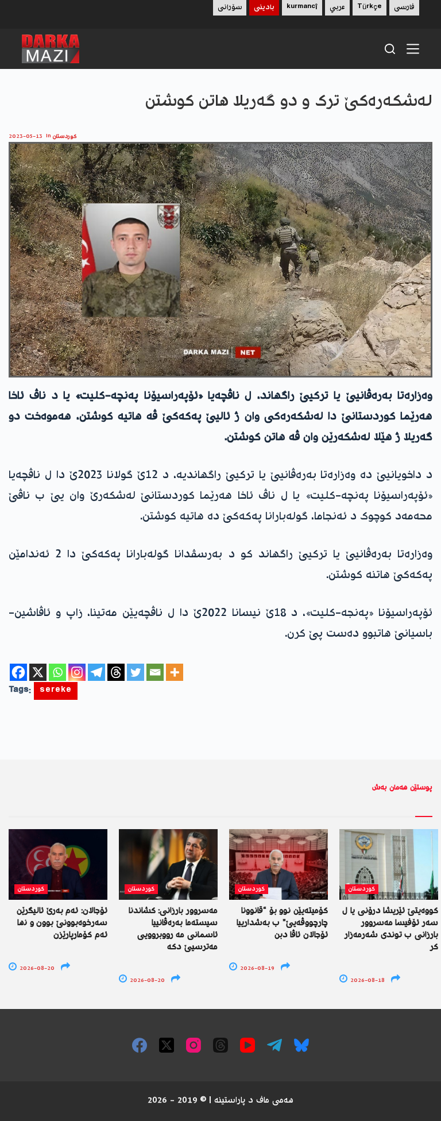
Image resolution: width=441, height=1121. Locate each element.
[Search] (390, 49)
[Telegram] (96, 672)
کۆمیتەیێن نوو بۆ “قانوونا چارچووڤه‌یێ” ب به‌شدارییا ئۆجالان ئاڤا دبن (282, 923)
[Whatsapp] (57, 672)
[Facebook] (18, 672)
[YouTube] (247, 1045)
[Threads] (116, 672)
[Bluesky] (301, 1045)
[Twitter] (135, 672)
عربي (337, 7)
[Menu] (413, 49)
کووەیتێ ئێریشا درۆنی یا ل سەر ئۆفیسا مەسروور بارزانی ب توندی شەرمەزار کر (390, 929)
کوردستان (65, 136)
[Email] (155, 672)
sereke (56, 691)
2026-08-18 (367, 980)
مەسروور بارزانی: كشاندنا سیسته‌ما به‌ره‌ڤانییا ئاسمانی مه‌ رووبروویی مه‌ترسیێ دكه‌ (173, 929)
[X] (38, 672)
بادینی (264, 7)
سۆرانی (230, 7)
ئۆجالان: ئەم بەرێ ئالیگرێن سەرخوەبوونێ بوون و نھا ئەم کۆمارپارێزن (62, 923)
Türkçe (369, 7)
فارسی (404, 7)
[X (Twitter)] (166, 1045)
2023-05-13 (25, 136)
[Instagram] (77, 672)
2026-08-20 (36, 968)
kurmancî (302, 7)
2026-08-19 (256, 968)
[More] (174, 672)
